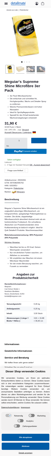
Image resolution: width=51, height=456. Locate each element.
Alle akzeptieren (25, 437)
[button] (31, 3)
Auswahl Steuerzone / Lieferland (18, 132)
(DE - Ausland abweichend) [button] (40, 165)
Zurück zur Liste (12, 10)
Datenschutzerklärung (10, 407)
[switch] (8, 415)
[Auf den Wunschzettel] (26, 170)
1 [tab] (21, 62)
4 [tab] (29, 62)
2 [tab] (24, 62)
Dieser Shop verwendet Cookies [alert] (25, 371)
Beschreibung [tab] (12, 199)
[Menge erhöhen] (14, 146)
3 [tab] (26, 62)
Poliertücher (19, 188)
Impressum (25, 407)
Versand (25, 130)
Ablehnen (25, 446)
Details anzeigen (25, 453)
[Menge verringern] (8, 140)
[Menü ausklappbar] (6, 2)
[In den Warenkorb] (38, 140)
